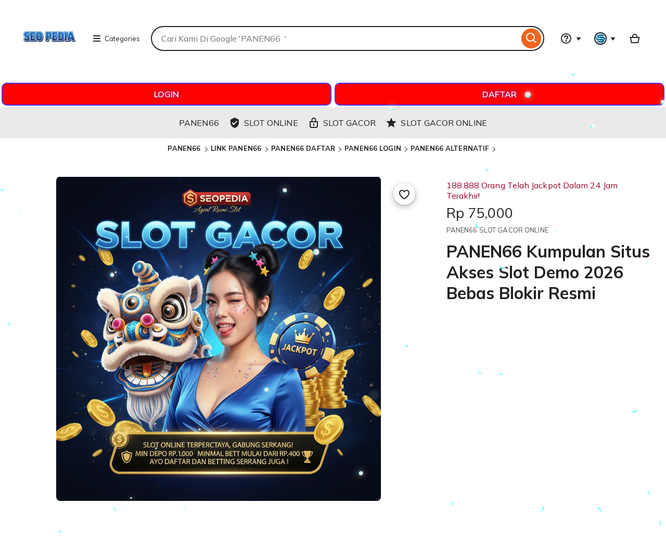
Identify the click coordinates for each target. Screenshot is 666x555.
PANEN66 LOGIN (372, 148)
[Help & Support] (571, 38)
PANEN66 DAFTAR (303, 148)
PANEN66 (185, 148)
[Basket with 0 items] (634, 38)
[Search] (531, 38)
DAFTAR (499, 94)
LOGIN (166, 94)
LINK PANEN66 (237, 148)
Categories (122, 38)
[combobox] (335, 38)
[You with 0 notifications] (605, 38)
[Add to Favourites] (404, 194)
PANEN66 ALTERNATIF (450, 148)
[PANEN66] (50, 65)
